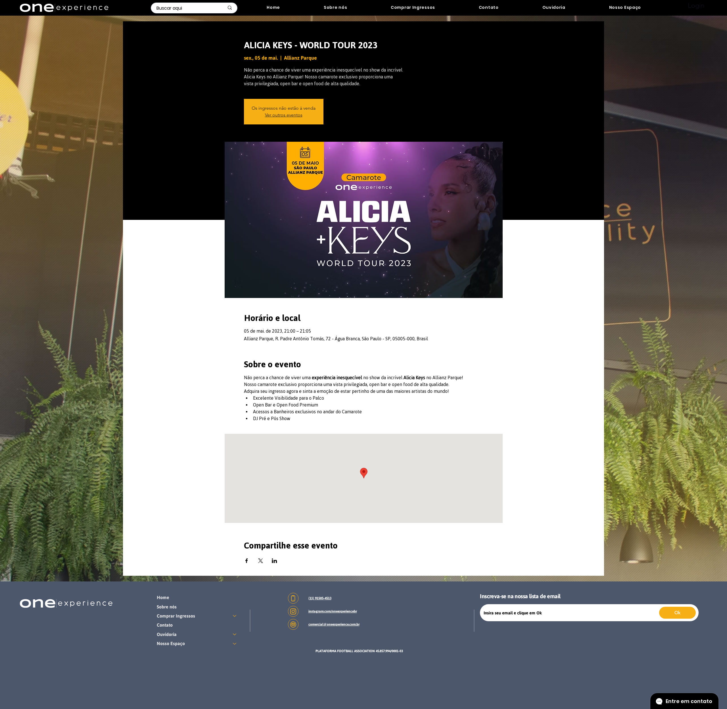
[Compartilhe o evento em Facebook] (246, 560)
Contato (165, 624)
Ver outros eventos (283, 115)
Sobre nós (167, 606)
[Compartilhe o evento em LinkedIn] (274, 560)
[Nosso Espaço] (235, 643)
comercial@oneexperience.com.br (334, 624)
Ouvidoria (167, 634)
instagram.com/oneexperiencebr (332, 611)
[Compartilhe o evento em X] (260, 560)
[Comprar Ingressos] (235, 615)
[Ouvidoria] (235, 634)
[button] (413, 7)
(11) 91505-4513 (319, 598)
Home (163, 597)
